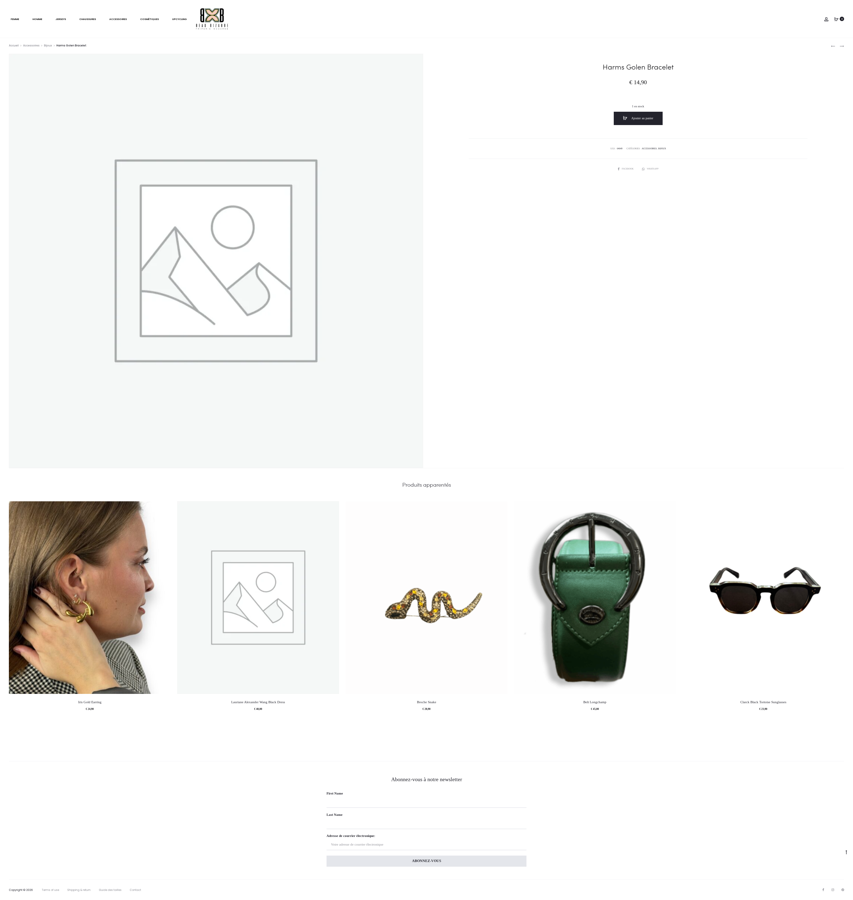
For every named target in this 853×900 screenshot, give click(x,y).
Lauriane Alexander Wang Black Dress (258, 702)
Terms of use (50, 890)
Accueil (14, 45)
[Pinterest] (842, 889)
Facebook (628, 168)
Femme (15, 19)
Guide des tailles (110, 890)
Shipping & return (79, 890)
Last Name (335, 814)
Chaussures (87, 19)
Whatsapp (653, 168)
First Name (335, 793)
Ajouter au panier (642, 118)
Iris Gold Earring (90, 702)
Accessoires (118, 19)
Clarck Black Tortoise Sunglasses (763, 702)
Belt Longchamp (594, 702)
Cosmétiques (149, 19)
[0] (836, 19)
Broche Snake (426, 702)
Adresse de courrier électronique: (351, 836)
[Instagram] (832, 889)
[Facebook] (823, 889)
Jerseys (61, 19)
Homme (37, 19)
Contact (135, 890)
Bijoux (48, 45)
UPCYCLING (179, 19)
